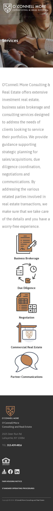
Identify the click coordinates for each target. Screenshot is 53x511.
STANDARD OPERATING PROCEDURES (18, 488)
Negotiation (26, 317)
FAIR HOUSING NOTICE (12, 481)
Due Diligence (26, 287)
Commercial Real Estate (26, 347)
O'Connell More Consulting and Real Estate (29, 500)
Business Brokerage (26, 258)
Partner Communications (27, 376)
